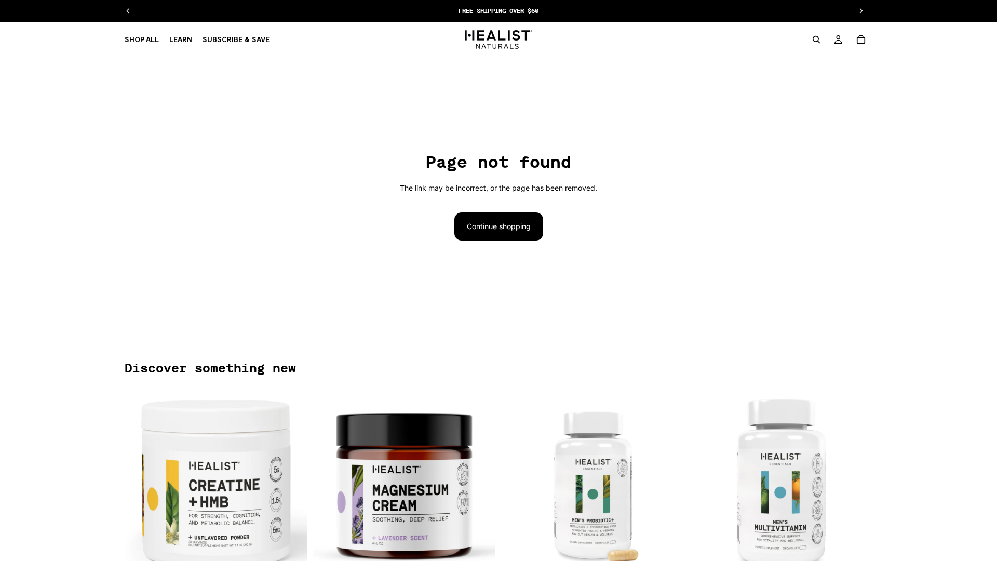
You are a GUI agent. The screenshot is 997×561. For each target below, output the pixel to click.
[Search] (816, 39)
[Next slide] (291, 484)
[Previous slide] (140, 484)
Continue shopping (499, 226)
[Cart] (861, 39)
